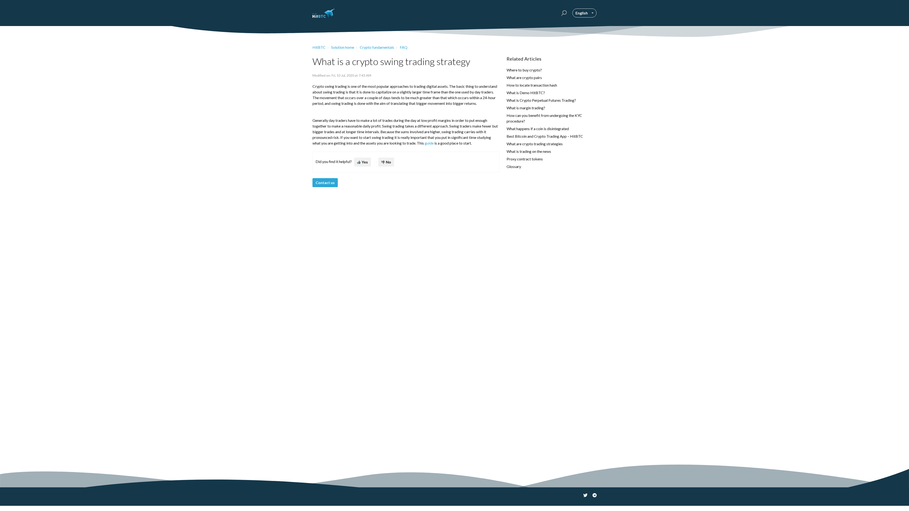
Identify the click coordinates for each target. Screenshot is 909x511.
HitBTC (318, 47)
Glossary (514, 166)
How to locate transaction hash (532, 85)
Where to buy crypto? (524, 70)
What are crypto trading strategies (535, 143)
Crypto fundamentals (377, 47)
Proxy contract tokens (525, 159)
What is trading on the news (529, 151)
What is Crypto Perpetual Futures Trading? (541, 100)
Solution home (342, 47)
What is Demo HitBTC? (526, 92)
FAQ (403, 47)
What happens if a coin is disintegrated (538, 128)
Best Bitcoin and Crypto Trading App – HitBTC (545, 136)
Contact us (325, 182)
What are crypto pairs (524, 77)
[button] (563, 13)
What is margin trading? (526, 108)
